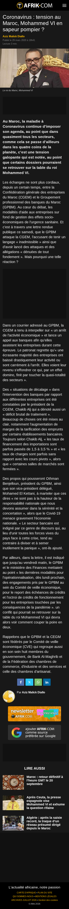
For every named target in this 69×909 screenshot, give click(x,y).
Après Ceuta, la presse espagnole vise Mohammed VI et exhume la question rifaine (46, 802)
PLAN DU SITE (45, 892)
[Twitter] (29, 682)
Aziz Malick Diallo (14, 36)
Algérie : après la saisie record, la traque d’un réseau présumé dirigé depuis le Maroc (44, 823)
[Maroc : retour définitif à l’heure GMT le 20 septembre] (13, 782)
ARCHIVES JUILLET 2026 (24, 900)
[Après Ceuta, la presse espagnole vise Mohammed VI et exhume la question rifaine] (13, 802)
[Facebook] (20, 682)
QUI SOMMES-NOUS (23, 896)
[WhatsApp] (38, 682)
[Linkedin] (47, 682)
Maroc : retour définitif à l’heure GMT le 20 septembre (45, 780)
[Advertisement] (34, 105)
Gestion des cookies (48, 900)
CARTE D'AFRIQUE (26, 892)
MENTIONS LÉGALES (45, 896)
